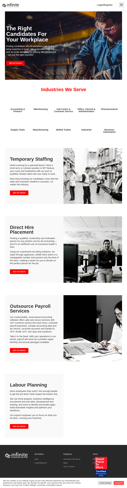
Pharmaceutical (109, 109)
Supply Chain (18, 130)
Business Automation (109, 131)
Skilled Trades (63, 130)
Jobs (36, 459)
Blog (65, 463)
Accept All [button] (118, 483)
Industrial (86, 130)
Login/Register (105, 5)
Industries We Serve (72, 459)
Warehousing (41, 109)
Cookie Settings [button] (105, 483)
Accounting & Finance (17, 110)
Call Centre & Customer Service (63, 110)
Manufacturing (40, 130)
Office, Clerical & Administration (86, 110)
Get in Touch (69, 467)
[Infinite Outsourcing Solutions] (10, 3)
